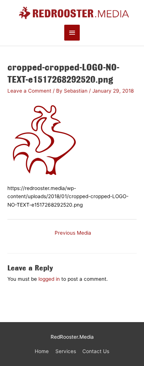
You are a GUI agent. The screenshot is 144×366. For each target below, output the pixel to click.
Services (65, 351)
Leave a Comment (29, 91)
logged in (49, 279)
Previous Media (73, 233)
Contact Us (95, 351)
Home (42, 351)
